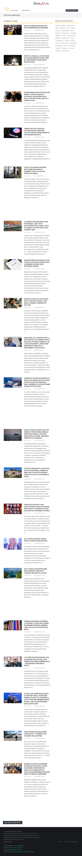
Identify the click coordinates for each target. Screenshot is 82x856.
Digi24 (72, 30)
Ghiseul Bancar (64, 38)
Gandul (64, 35)
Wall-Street (58, 50)
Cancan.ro (72, 28)
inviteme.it (20, 847)
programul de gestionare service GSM (18, 851)
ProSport (58, 43)
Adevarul (58, 25)
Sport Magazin (59, 45)
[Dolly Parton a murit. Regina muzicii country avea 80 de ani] (13, 544)
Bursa (67, 28)
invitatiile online (11, 845)
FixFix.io (33, 851)
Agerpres (63, 25)
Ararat (57, 28)
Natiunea (73, 40)
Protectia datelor (8, 841)
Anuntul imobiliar (71, 25)
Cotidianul (58, 30)
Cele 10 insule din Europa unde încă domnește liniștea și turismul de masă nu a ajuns (35, 571)
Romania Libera (64, 43)
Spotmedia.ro (72, 45)
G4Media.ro (58, 35)
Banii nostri (62, 28)
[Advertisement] (28, 210)
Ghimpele (58, 38)
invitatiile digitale (12, 849)
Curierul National (65, 30)
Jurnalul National (59, 40)
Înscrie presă (74, 841)
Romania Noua (73, 43)
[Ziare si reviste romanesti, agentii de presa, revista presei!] (41, 4)
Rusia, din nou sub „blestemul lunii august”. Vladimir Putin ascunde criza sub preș (35, 734)
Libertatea (28, 30)
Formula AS (73, 33)
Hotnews (72, 38)
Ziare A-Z (66, 841)
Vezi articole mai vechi (13, 822)
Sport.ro (66, 45)
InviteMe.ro (21, 845)
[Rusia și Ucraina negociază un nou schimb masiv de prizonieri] (13, 30)
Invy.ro (20, 849)
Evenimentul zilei (65, 33)
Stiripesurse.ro (65, 48)
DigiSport (58, 33)
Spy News (58, 48)
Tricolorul (72, 48)
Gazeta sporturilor (71, 35)
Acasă (60, 841)
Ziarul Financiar (65, 50)
